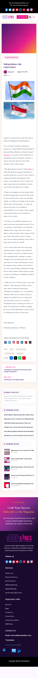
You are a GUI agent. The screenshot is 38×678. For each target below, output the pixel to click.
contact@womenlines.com (20, 635)
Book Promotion (10, 581)
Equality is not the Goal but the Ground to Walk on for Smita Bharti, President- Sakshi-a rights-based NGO (19, 435)
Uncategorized (12, 57)
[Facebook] (5, 341)
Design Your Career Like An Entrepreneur (18, 427)
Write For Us (9, 573)
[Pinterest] (26, 341)
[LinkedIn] (22, 341)
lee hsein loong (20, 349)
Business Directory (11, 577)
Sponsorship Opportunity (13, 593)
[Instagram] (13, 341)
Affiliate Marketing (11, 585)
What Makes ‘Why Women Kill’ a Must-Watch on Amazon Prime (19, 415)
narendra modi (9, 353)
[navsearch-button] (33, 17)
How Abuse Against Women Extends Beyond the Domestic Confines (19, 431)
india (11, 349)
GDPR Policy (9, 624)
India (30, 169)
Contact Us (9, 612)
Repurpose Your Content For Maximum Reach (19, 419)
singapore (20, 353)
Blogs (7, 608)
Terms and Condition (12, 620)
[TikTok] (30, 341)
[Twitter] (9, 341)
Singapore (7, 155)
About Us (8, 604)
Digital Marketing (10, 589)
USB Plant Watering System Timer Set (17, 423)
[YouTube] (17, 341)
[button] (30, 17)
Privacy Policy (9, 616)
